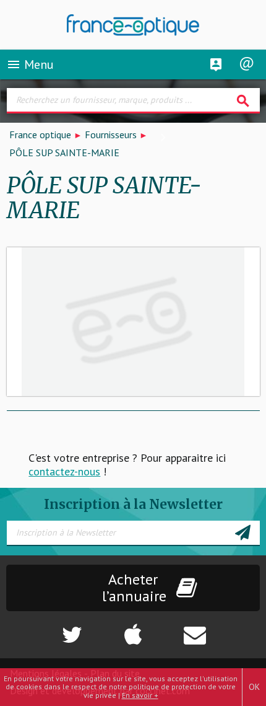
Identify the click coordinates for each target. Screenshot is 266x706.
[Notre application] (133, 628)
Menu (30, 64)
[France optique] (133, 25)
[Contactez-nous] (221, 628)
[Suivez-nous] (44, 628)
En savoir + (140, 695)
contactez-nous (64, 471)
